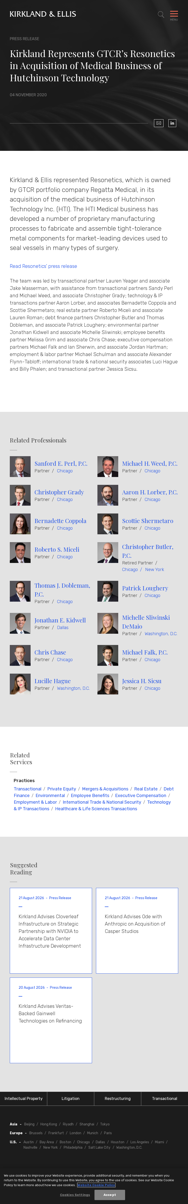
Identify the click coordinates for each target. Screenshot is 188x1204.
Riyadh (68, 1124)
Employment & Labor (35, 802)
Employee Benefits (90, 795)
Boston (65, 1142)
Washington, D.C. (161, 633)
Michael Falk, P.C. (145, 652)
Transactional (27, 789)
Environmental (50, 795)
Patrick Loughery (145, 588)
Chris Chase (50, 652)
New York (154, 569)
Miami (159, 1142)
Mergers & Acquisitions (105, 789)
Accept (110, 1195)
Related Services (21, 758)
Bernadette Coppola (60, 521)
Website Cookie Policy (96, 1185)
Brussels (36, 1133)
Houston (117, 1142)
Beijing (29, 1124)
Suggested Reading (23, 868)
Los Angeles (139, 1142)
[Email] (159, 123)
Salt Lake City (99, 1147)
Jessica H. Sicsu (142, 681)
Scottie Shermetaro (147, 521)
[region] (94, 1186)
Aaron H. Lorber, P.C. (150, 492)
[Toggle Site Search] (161, 14)
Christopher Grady (59, 492)
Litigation (71, 1098)
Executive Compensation (140, 795)
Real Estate (146, 789)
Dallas (63, 627)
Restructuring (118, 1098)
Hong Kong (48, 1124)
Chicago (65, 471)
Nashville (30, 1147)
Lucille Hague (53, 681)
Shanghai (87, 1124)
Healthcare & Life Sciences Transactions (96, 808)
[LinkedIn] (172, 123)
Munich (92, 1133)
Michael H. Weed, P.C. (149, 463)
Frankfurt (56, 1133)
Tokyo (105, 1124)
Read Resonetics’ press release (43, 266)
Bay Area (47, 1142)
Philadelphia (73, 1147)
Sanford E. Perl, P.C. (61, 463)
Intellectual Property (24, 1098)
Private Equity (61, 789)
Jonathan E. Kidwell (60, 620)
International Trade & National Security (102, 802)
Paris (108, 1133)
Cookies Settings (75, 1195)
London (75, 1133)
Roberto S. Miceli (57, 549)
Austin (29, 1142)
